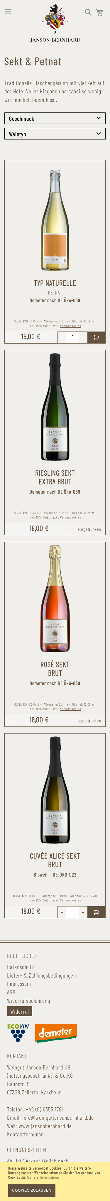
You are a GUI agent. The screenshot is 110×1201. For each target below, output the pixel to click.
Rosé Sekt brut (55, 668)
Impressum (19, 983)
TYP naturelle (55, 282)
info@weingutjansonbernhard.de (58, 1117)
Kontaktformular (25, 1134)
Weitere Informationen (44, 1177)
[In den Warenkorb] (96, 337)
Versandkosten (70, 326)
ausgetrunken (89, 529)
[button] (88, 12)
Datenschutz (20, 966)
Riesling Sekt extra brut (55, 477)
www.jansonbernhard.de (45, 1125)
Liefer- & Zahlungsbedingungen (41, 975)
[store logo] (55, 23)
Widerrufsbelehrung (28, 1000)
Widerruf (19, 1011)
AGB (11, 991)
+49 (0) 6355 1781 (44, 1109)
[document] (55, 1181)
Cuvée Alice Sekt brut (55, 860)
